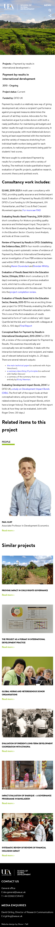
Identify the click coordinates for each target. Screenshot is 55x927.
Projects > (8, 64)
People (6, 442)
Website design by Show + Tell (14, 924)
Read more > (8, 531)
